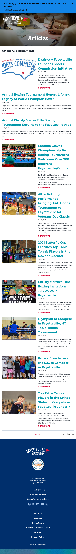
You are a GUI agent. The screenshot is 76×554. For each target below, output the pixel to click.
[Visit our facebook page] (29, 504)
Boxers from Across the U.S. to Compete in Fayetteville (53, 363)
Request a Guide (38, 494)
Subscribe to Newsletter (38, 499)
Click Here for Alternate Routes (14, 10)
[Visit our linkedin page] (37, 504)
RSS (36, 434)
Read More (44, 88)
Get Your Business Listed (38, 528)
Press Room (38, 523)
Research (38, 518)
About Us (38, 514)
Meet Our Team (38, 490)
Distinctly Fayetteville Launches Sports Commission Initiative (55, 64)
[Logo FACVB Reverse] (15, 20)
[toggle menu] (72, 20)
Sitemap (38, 532)
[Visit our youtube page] (42, 504)
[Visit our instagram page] (33, 504)
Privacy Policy (38, 537)
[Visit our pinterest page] (47, 504)
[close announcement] (73, 4)
